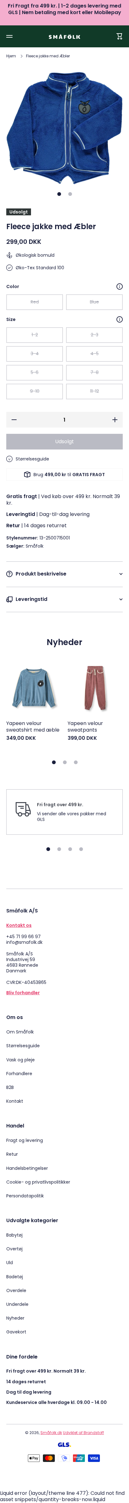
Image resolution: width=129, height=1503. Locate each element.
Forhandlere (19, 1073)
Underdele (17, 1304)
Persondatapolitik (25, 1196)
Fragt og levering (24, 1140)
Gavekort (16, 1332)
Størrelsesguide (23, 1046)
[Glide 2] (70, 194)
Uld (9, 1262)
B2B (10, 1087)
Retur (12, 1154)
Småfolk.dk (51, 1432)
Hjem (11, 56)
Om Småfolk (20, 1032)
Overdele (16, 1290)
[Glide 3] (76, 762)
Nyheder (15, 1318)
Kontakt (14, 1101)
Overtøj (14, 1249)
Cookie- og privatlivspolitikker (38, 1182)
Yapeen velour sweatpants (85, 726)
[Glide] (119, 286)
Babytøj (14, 1235)
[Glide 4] (81, 849)
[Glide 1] (59, 194)
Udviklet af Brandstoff (83, 1432)
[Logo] (64, 36)
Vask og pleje (20, 1060)
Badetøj (14, 1277)
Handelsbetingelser (27, 1168)
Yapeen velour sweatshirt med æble (32, 726)
